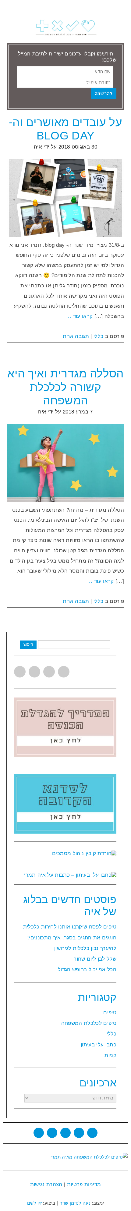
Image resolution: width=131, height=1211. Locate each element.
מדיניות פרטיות (83, 1184)
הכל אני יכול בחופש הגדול (87, 969)
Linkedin (49, 671)
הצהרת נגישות (46, 1184)
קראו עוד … (79, 316)
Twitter (20, 671)
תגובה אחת (76, 336)
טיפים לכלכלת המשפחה (88, 1023)
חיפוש (28, 644)
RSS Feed (79, 1133)
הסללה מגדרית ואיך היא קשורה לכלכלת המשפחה (65, 387)
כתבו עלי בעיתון (98, 1045)
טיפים (109, 1012)
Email (92, 1133)
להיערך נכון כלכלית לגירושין (85, 948)
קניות (110, 1055)
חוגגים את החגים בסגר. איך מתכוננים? (71, 938)
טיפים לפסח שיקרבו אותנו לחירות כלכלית (69, 927)
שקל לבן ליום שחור (95, 959)
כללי (98, 336)
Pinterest (63, 671)
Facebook (34, 671)
